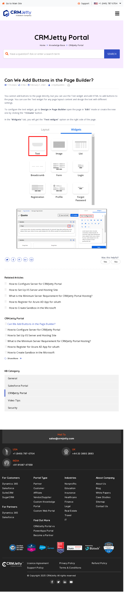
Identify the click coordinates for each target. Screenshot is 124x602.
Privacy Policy (67, 563)
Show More (13, 358)
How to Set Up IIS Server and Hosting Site (33, 290)
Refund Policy (99, 563)
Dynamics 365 (10, 483)
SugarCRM (8, 497)
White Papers (103, 492)
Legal (68, 506)
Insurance (70, 492)
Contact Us (102, 506)
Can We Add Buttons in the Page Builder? (32, 324)
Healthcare (71, 497)
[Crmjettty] (12, 564)
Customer (39, 488)
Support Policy (35, 567)
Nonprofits (70, 483)
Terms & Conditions (70, 567)
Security (12, 407)
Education (70, 488)
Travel (68, 515)
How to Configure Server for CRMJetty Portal (35, 284)
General (12, 378)
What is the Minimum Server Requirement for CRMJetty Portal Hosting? (50, 296)
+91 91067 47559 (23, 464)
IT (66, 519)
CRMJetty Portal (76, 45)
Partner (38, 483)
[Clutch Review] (74, 549)
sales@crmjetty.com (61, 438)
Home (43, 45)
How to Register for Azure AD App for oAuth (35, 302)
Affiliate (38, 492)
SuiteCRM (7, 492)
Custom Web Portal (44, 510)
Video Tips (14, 400)
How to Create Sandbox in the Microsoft (32, 308)
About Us (101, 483)
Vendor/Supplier (43, 497)
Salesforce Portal (18, 385)
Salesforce (8, 488)
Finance (69, 501)
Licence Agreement (38, 563)
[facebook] (13, 259)
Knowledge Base (57, 45)
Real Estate (71, 510)
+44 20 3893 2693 (83, 453)
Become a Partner (44, 535)
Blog (98, 488)
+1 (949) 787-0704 (24, 453)
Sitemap (100, 501)
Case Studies (103, 497)
